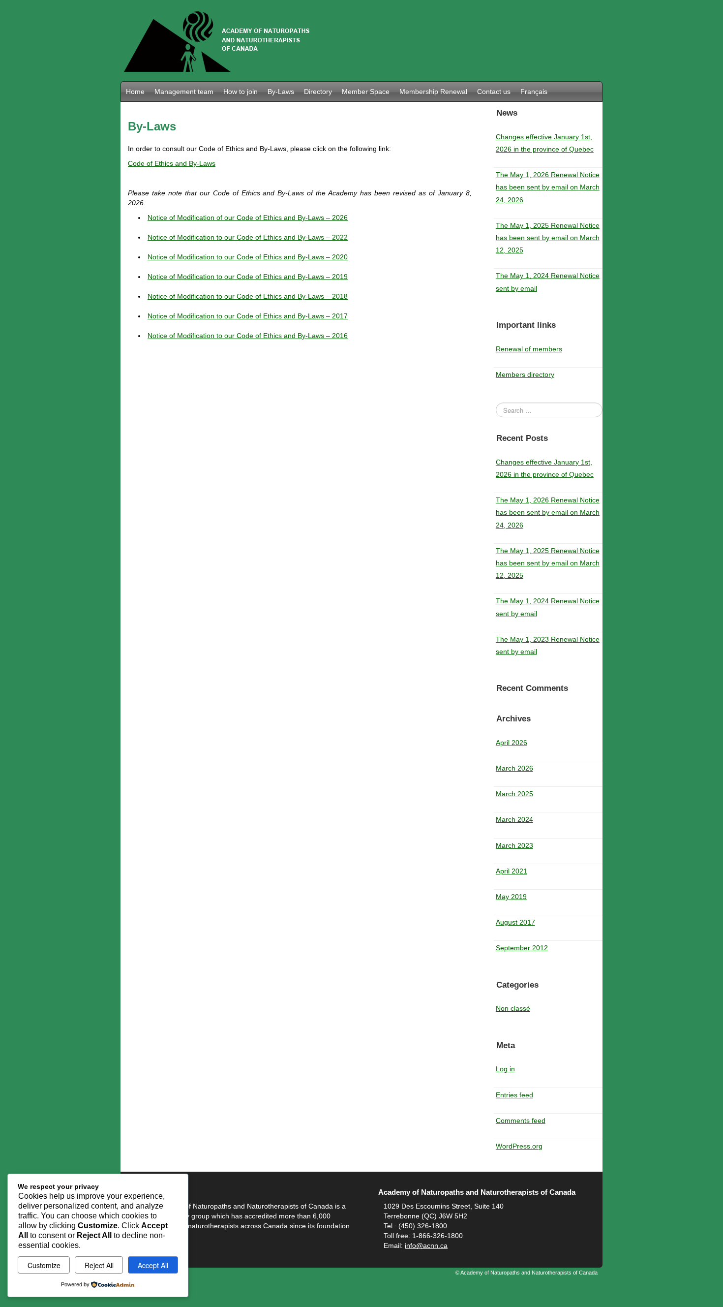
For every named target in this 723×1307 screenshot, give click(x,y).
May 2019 (511, 897)
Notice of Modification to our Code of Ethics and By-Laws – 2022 (248, 237)
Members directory (525, 374)
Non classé (513, 1008)
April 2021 (511, 871)
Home (135, 91)
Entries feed (514, 1095)
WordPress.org (519, 1146)
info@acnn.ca (426, 1245)
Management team (183, 91)
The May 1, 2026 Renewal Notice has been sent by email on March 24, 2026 (548, 187)
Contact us (494, 91)
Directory (318, 91)
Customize (44, 1265)
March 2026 (514, 768)
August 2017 (515, 922)
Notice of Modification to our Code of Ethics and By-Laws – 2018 (248, 296)
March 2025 (514, 794)
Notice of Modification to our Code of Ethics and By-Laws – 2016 (248, 336)
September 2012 (522, 948)
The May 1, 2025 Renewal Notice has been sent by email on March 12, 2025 (548, 237)
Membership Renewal (433, 91)
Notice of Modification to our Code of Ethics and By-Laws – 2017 (248, 316)
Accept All (153, 1265)
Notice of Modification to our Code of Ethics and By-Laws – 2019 (248, 276)
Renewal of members (529, 349)
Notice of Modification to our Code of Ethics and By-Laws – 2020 (248, 257)
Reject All (99, 1265)
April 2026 (511, 743)
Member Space (366, 91)
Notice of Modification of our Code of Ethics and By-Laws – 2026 (248, 217)
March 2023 (514, 845)
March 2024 (514, 819)
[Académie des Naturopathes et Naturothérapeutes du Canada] (219, 40)
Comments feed (520, 1120)
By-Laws (281, 91)
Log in (505, 1069)
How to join (240, 91)
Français (533, 91)
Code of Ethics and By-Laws (171, 163)
